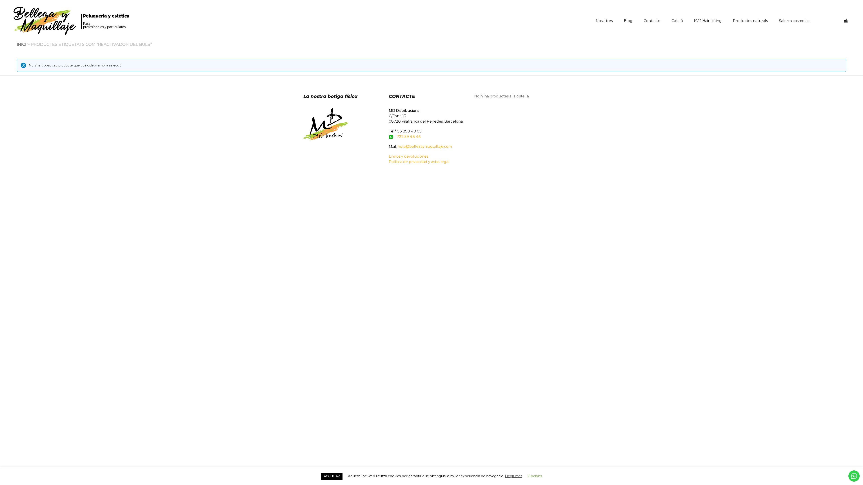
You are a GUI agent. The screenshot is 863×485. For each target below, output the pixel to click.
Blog (628, 21)
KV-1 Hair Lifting (708, 21)
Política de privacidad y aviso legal (419, 162)
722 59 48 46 (408, 136)
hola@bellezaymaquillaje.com (425, 146)
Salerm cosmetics (794, 21)
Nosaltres (604, 21)
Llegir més (513, 476)
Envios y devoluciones (408, 156)
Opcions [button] (535, 476)
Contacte (652, 21)
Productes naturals (750, 21)
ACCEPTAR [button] (332, 476)
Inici (21, 44)
